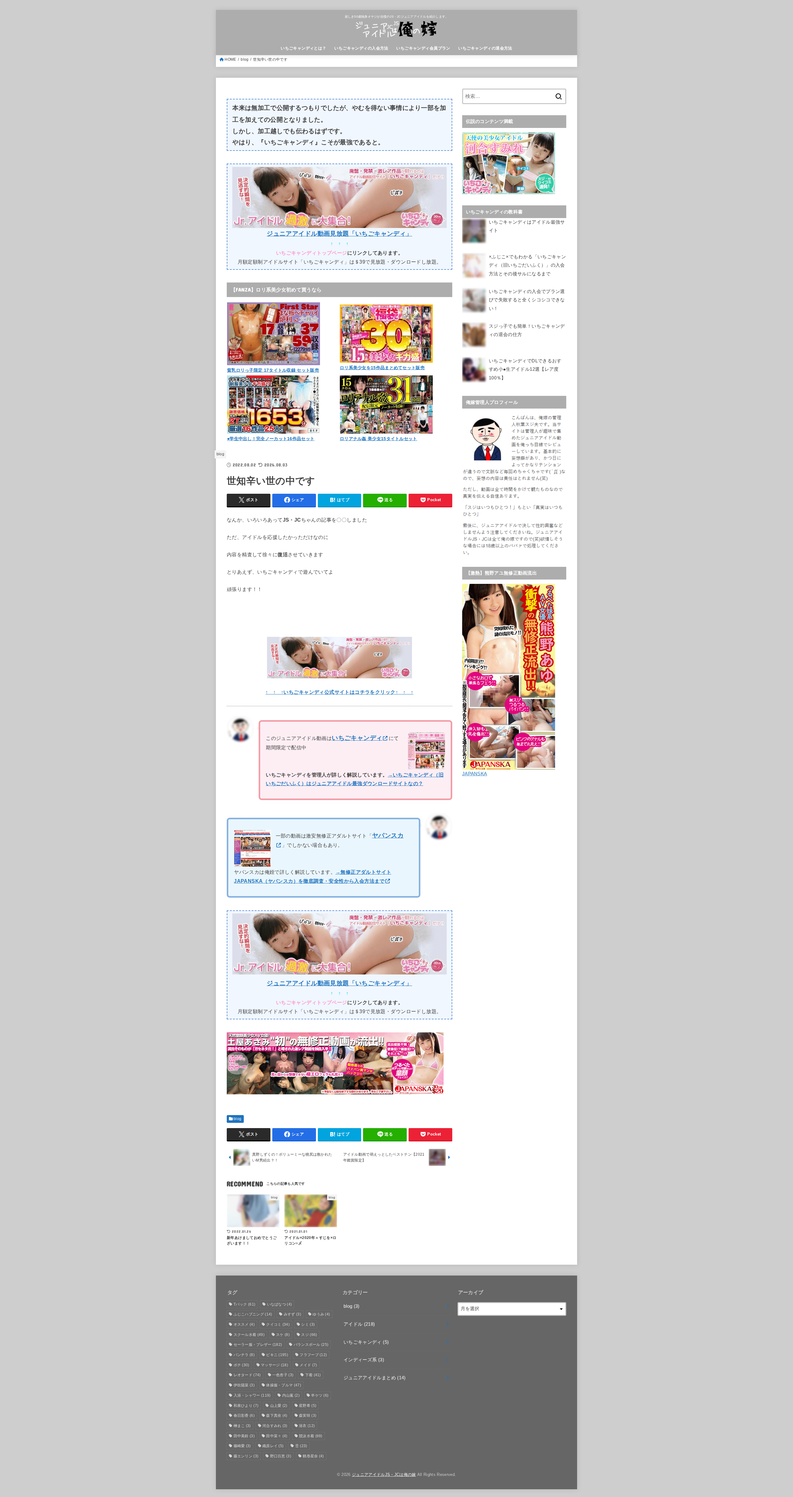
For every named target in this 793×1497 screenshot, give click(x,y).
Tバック (245, 1304)
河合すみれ (274, 1426)
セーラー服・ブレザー (258, 1344)
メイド (308, 1365)
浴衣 (307, 1426)
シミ (308, 1324)
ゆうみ (321, 1314)
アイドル (359, 1324)
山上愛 (278, 1405)
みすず (292, 1314)
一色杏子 (282, 1375)
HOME (230, 59)
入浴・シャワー (252, 1395)
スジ (309, 1335)
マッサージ (274, 1365)
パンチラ (244, 1355)
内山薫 (291, 1395)
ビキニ (277, 1355)
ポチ (241, 1365)
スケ (283, 1335)
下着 (313, 1375)
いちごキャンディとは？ (303, 48)
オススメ (244, 1324)
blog (244, 59)
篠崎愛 (242, 1446)
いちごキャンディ (366, 1342)
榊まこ (242, 1426)
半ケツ (319, 1395)
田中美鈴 (244, 1436)
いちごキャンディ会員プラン (423, 48)
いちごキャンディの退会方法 (485, 48)
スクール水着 (249, 1335)
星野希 (307, 1405)
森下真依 (276, 1415)
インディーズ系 (364, 1359)
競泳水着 (310, 1436)
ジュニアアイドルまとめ (375, 1377)
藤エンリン (246, 1456)
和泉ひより (246, 1405)
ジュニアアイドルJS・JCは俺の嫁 (384, 1474)
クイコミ (278, 1324)
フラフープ (313, 1355)
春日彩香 (244, 1415)
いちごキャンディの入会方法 (361, 48)
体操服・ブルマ (283, 1385)
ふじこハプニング (253, 1314)
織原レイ (272, 1446)
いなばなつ (279, 1304)
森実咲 (307, 1415)
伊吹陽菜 (244, 1385)
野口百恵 (280, 1456)
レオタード (247, 1375)
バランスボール (311, 1344)
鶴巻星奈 (313, 1456)
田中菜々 (276, 1436)
